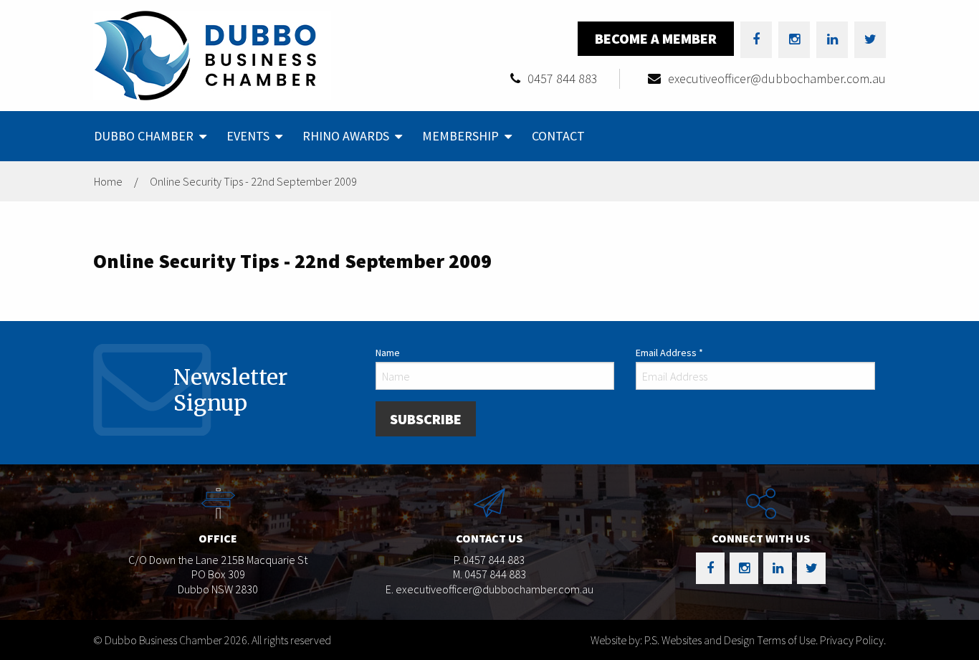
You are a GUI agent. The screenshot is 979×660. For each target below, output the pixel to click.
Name (388, 352)
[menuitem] (148, 136)
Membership (460, 136)
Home (108, 181)
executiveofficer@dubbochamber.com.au (777, 78)
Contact (558, 136)
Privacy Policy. (853, 640)
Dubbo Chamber (144, 136)
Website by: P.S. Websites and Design (673, 640)
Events (247, 136)
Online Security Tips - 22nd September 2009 (253, 181)
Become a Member (656, 38)
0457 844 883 (562, 78)
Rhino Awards (345, 136)
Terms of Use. (787, 640)
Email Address (669, 352)
